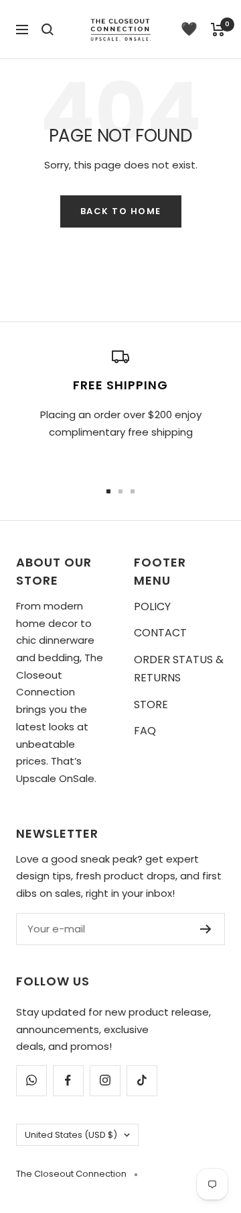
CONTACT (160, 632)
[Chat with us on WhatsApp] (31, 1080)
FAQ (145, 730)
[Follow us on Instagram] (105, 1080)
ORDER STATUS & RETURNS (179, 668)
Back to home (120, 211)
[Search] (48, 29)
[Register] (206, 929)
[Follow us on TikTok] (142, 1080)
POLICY (152, 606)
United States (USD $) (71, 1134)
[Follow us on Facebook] (68, 1080)
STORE (151, 704)
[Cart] (218, 29)
